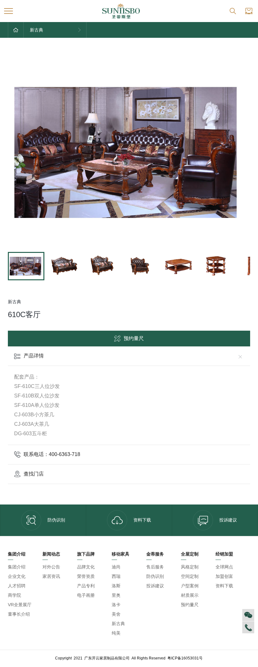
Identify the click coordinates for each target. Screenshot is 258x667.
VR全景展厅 (19, 604)
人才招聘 (16, 585)
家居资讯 (51, 576)
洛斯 (116, 585)
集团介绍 (16, 566)
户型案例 (190, 585)
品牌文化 (86, 566)
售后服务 (155, 566)
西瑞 (116, 576)
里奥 (116, 595)
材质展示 (190, 595)
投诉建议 (228, 519)
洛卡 (116, 604)
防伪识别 (56, 519)
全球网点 (224, 566)
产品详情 (34, 355)
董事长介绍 (19, 614)
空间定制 (190, 576)
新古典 (118, 623)
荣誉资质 (86, 576)
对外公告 (51, 566)
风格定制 (190, 566)
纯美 (116, 633)
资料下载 (142, 519)
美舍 (116, 614)
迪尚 (116, 566)
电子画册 (86, 595)
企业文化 (16, 576)
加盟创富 (224, 576)
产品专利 (86, 585)
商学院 (14, 595)
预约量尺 (134, 338)
